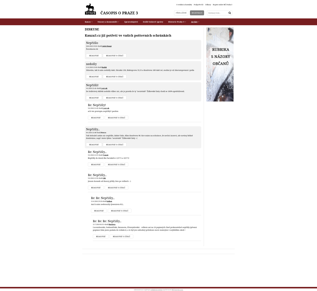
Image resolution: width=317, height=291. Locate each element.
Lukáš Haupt (107, 46)
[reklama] (220, 101)
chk (104, 178)
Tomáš (105, 155)
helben (109, 201)
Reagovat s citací (114, 55)
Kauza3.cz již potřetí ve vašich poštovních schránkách (128, 35)
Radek (104, 67)
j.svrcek (104, 88)
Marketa (112, 224)
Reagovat (94, 55)
